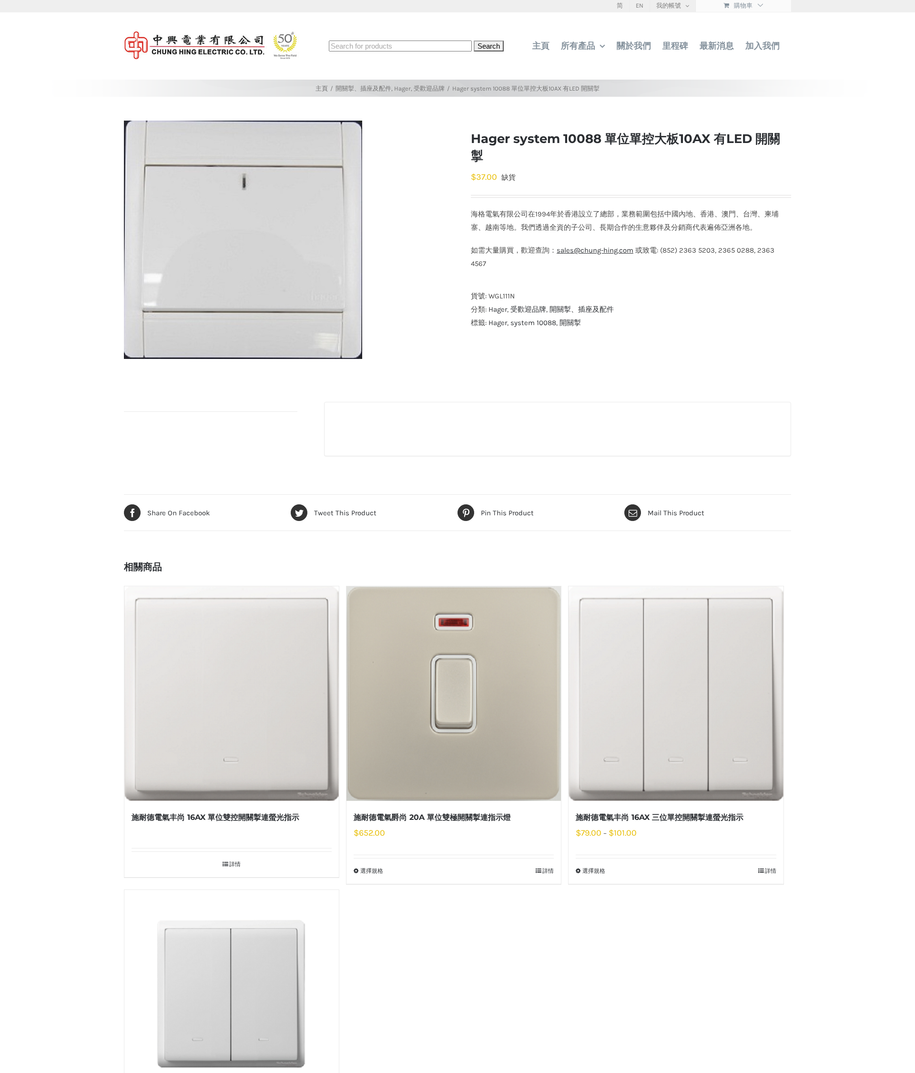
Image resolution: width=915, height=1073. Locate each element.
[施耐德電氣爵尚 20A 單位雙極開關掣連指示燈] (453, 693)
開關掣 (570, 322)
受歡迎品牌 (528, 309)
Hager (497, 309)
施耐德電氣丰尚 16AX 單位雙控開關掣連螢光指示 (215, 817)
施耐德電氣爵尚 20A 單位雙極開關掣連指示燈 (432, 817)
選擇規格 (371, 871)
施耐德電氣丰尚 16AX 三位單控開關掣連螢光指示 (659, 817)
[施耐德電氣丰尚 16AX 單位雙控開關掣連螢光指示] (231, 693)
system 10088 (533, 322)
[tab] (210, 407)
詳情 (235, 864)
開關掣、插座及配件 (581, 309)
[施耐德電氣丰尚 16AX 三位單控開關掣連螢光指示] (676, 693)
